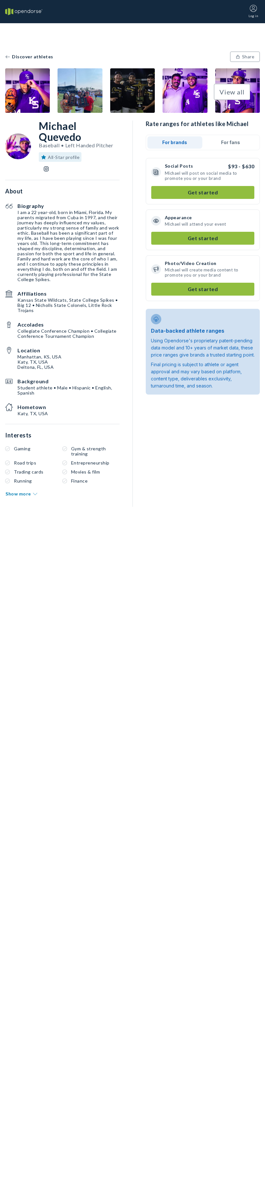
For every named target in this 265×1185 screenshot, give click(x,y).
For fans (230, 142)
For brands (174, 142)
